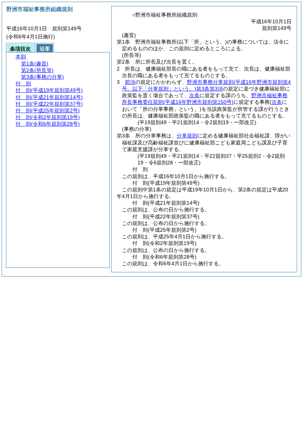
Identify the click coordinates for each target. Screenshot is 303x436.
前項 (130, 82)
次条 (194, 95)
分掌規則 (187, 136)
